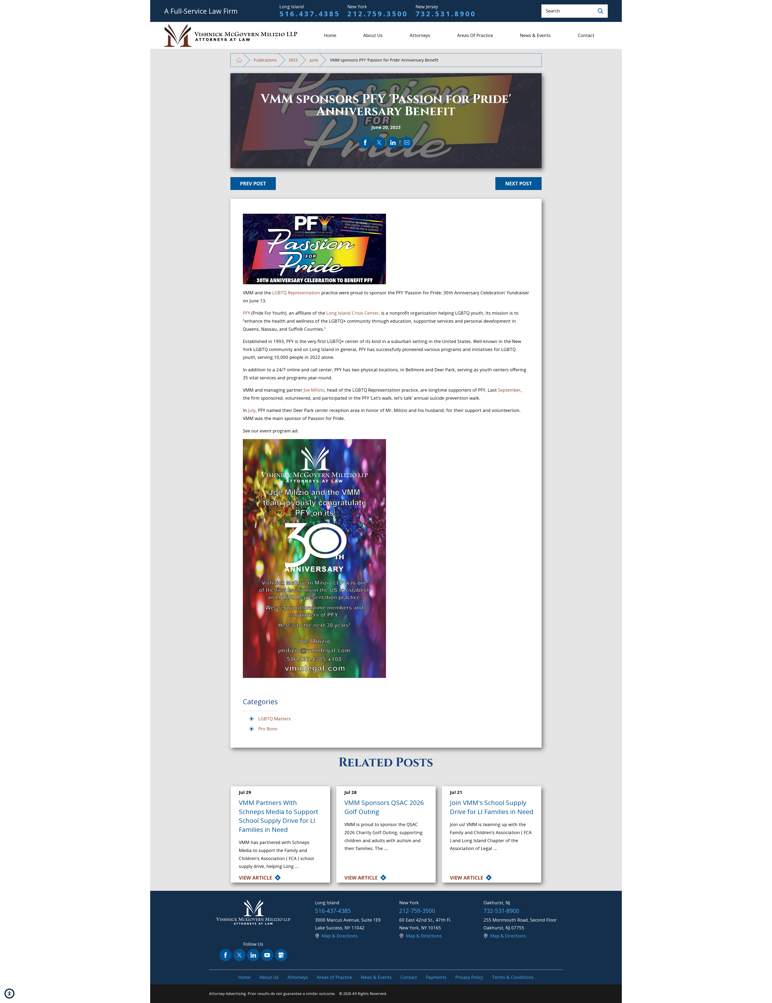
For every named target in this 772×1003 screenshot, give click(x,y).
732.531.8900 (446, 13)
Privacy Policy (469, 977)
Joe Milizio (314, 390)
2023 (293, 60)
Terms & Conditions (513, 977)
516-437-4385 (333, 911)
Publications (265, 60)
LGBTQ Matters (274, 719)
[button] (9, 994)
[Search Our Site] (600, 11)
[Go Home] (239, 60)
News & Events (535, 35)
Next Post (518, 183)
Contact (586, 35)
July (252, 410)
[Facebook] (226, 955)
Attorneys (420, 35)
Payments (436, 977)
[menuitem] (330, 35)
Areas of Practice (475, 35)
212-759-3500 (417, 911)
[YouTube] (267, 955)
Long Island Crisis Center (352, 313)
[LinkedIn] (253, 955)
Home (330, 35)
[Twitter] (239, 955)
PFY (246, 313)
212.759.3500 (377, 13)
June (314, 60)
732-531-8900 (501, 911)
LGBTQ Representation (295, 293)
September (509, 390)
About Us (373, 35)
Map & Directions (340, 936)
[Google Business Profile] (281, 955)
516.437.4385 (309, 13)
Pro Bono (267, 729)
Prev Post (253, 183)
